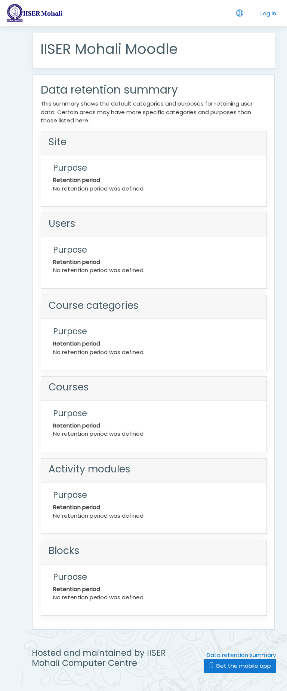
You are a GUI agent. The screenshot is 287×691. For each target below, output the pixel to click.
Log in (268, 13)
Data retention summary (241, 655)
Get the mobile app (242, 666)
